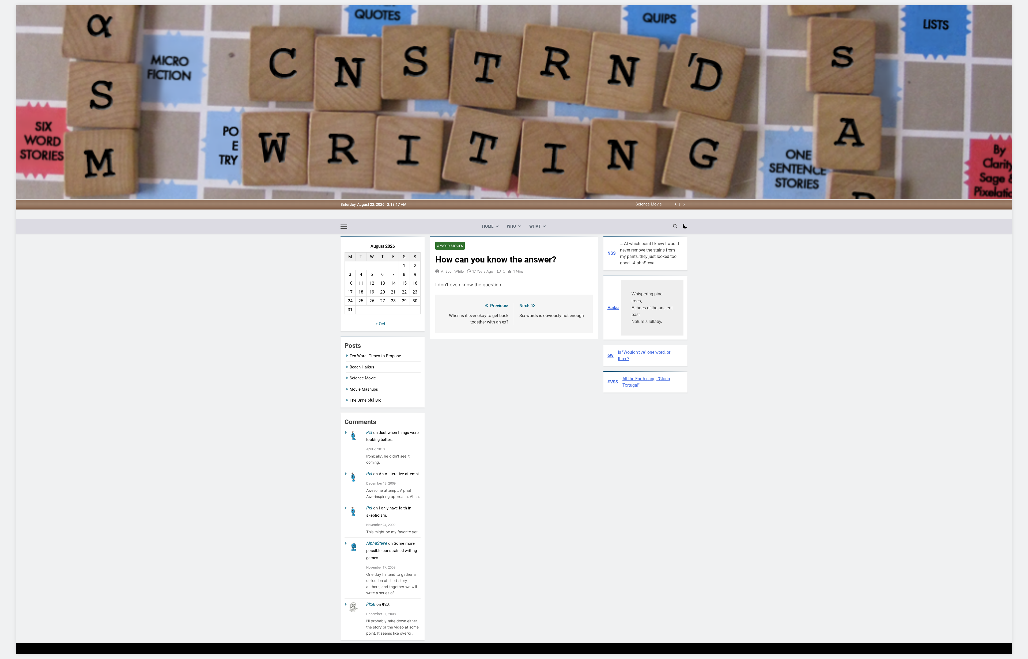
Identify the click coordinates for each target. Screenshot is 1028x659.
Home (487, 226)
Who (511, 226)
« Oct (380, 323)
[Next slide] (683, 204)
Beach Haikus (362, 367)
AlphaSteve (376, 543)
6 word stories (450, 245)
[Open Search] (675, 226)
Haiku (613, 307)
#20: (386, 604)
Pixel (370, 604)
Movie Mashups (647, 204)
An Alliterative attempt (399, 473)
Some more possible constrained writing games (391, 550)
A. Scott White (452, 271)
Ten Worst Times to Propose (375, 355)
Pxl (369, 432)
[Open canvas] (344, 226)
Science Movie (363, 378)
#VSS (612, 381)
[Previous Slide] (675, 204)
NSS (611, 253)
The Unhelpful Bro (365, 400)
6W (610, 355)
